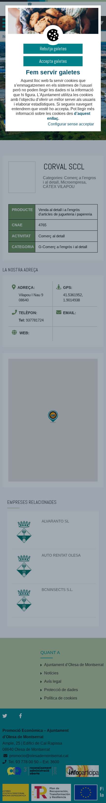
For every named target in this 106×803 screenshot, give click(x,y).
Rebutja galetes (53, 49)
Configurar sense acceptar (71, 124)
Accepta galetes (53, 61)
